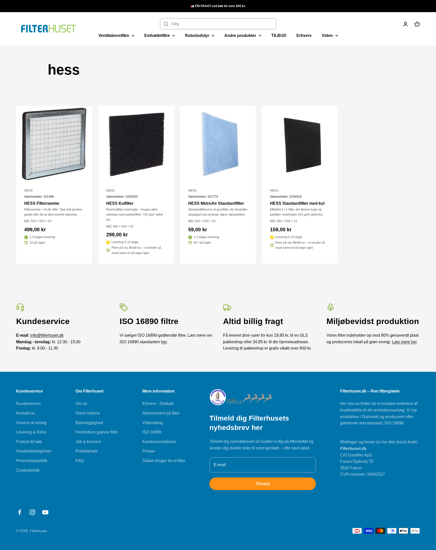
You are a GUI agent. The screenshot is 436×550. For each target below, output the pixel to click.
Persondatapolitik (31, 461)
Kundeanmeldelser (159, 442)
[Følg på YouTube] (45, 512)
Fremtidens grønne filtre (96, 432)
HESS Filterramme (41, 203)
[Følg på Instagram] (32, 512)
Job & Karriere (88, 442)
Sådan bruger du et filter (163, 461)
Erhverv (304, 35)
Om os (81, 403)
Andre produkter (240, 35)
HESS (28, 190)
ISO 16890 (151, 432)
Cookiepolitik (28, 470)
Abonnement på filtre (160, 413)
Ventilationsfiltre (113, 35)
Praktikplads (86, 451)
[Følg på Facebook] (19, 512)
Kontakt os (25, 413)
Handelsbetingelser (33, 451)
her (164, 342)
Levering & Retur (31, 432)
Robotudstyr (197, 35)
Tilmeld (262, 484)
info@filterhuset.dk (47, 335)
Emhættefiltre (157, 35)
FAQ (79, 461)
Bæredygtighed (89, 423)
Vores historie (87, 413)
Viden (327, 35)
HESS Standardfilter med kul (297, 203)
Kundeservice (28, 403)
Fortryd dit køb (29, 442)
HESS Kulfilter (119, 203)
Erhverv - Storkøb (158, 403)
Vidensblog (152, 423)
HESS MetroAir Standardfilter (216, 203)
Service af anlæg (31, 423)
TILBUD (278, 35)
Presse (148, 451)
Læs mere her (404, 342)
